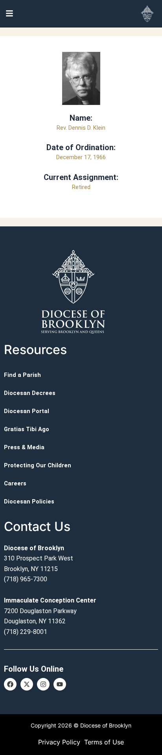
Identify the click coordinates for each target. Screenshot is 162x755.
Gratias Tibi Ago (26, 429)
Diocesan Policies (29, 501)
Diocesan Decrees (29, 393)
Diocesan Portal (26, 411)
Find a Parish (22, 374)
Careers (15, 483)
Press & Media (24, 447)
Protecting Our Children (37, 465)
